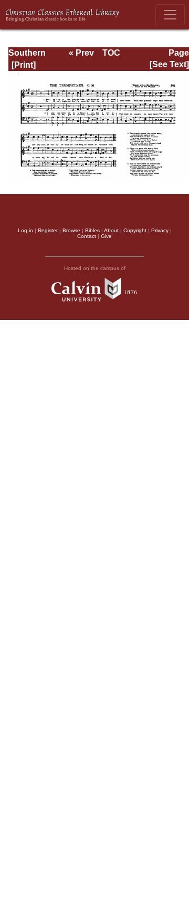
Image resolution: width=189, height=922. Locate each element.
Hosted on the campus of (94, 268)
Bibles (92, 230)
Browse (71, 230)
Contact (86, 236)
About (111, 230)
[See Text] (169, 64)
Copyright (134, 230)
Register (48, 230)
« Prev (81, 52)
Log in (25, 230)
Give (106, 236)
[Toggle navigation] (170, 14)
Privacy (160, 230)
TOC (111, 52)
